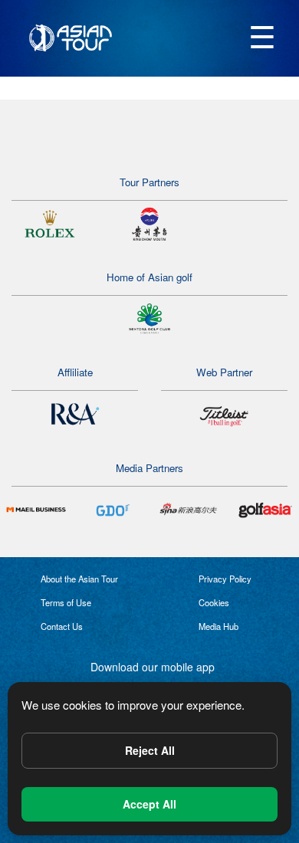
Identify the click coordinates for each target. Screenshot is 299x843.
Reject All (150, 750)
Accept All (149, 804)
